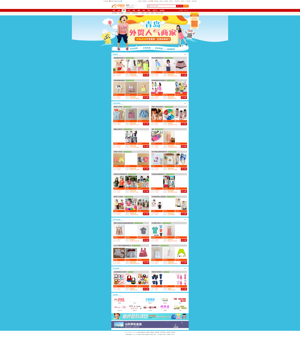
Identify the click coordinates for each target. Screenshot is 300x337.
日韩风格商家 (146, 49)
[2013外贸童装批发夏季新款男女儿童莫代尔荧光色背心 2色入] (131, 114)
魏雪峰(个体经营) (118, 106)
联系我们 (168, 332)
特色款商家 (171, 49)
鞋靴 (139, 10)
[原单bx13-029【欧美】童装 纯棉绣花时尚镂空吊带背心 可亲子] (157, 253)
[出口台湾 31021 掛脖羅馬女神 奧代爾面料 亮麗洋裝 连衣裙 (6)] (119, 137)
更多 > (185, 54)
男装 (134, 10)
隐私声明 (157, 332)
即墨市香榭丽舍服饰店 (119, 80)
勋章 (132, 74)
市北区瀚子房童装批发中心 (158, 174)
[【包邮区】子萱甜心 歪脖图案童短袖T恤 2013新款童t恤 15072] (157, 159)
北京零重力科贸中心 (157, 223)
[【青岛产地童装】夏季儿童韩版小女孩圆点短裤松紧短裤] (181, 65)
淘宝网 (151, 334)
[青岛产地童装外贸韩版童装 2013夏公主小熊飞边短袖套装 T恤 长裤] (181, 181)
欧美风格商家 (159, 49)
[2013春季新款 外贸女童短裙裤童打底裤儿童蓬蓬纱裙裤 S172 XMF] (119, 88)
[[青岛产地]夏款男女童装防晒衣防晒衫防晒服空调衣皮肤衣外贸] (131, 204)
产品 (149, 6)
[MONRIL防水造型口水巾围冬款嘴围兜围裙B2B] (143, 279)
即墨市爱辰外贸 (155, 245)
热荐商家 (134, 49)
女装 (119, 10)
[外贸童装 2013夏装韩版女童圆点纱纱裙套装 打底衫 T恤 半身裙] (157, 181)
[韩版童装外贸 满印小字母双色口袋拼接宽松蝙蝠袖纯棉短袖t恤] (181, 137)
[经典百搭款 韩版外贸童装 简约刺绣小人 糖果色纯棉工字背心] (157, 137)
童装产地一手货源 (159, 13)
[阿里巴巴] (118, 6)
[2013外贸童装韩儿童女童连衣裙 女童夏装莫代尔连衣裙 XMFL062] (143, 88)
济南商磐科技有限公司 (119, 58)
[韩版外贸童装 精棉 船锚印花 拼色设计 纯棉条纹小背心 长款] (169, 137)
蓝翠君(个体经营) (118, 151)
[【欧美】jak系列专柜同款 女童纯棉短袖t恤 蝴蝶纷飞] (169, 253)
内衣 (129, 10)
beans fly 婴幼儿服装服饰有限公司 (122, 245)
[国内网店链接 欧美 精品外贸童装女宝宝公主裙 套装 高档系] (143, 253)
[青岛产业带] (150, 324)
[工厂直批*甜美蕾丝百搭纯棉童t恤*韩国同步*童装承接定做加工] (119, 65)
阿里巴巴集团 (128, 334)
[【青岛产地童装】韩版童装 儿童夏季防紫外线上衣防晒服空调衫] (157, 65)
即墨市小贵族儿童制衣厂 (158, 106)
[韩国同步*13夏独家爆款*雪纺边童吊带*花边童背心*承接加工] (143, 65)
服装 (128, 5)
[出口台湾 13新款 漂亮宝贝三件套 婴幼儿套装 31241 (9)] (143, 137)
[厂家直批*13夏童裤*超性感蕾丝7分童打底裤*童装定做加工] (131, 65)
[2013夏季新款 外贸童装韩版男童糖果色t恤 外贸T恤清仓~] (119, 114)
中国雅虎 (169, 334)
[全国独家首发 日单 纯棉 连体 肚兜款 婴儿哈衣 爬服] (181, 279)
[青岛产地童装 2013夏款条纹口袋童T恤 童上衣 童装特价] (169, 204)
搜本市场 (179, 6)
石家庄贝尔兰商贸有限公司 (120, 174)
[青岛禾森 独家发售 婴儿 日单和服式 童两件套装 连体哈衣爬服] (157, 279)
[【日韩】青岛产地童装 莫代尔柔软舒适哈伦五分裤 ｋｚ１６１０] (181, 253)
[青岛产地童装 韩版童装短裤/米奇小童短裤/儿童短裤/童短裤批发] (169, 114)
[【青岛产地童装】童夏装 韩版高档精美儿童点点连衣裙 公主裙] (169, 65)
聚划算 (160, 334)
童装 (124, 10)
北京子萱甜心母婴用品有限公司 (159, 151)
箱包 (144, 10)
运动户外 (155, 10)
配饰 (149, 10)
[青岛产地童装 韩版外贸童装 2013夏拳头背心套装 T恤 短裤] (169, 181)
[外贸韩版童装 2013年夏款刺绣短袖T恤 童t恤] (157, 204)
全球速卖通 (146, 334)
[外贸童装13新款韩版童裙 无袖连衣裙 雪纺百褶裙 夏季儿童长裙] (169, 230)
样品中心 (186, 10)
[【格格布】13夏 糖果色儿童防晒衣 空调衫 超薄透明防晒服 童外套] (181, 88)
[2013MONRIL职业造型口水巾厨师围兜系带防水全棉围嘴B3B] (119, 279)
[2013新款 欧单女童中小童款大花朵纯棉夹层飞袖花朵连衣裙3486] (131, 230)
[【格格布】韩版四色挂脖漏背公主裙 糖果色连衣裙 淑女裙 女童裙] (157, 88)
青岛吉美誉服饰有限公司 (158, 58)
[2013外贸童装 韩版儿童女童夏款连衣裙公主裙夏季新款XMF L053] (131, 88)
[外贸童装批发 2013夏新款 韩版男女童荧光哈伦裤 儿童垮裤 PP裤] (119, 159)
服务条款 (152, 332)
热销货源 (162, 10)
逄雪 (153, 129)
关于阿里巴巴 (163, 332)
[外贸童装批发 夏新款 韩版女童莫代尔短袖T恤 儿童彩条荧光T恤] (131, 159)
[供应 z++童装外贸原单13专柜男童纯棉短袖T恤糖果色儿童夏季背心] (157, 230)
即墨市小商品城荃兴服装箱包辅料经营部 (124, 223)
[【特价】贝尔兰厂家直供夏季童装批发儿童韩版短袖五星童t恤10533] (119, 181)
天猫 (155, 334)
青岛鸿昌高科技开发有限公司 (159, 80)
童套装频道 (127, 13)
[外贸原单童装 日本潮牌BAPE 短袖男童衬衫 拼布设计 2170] (143, 230)
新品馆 (147, 13)
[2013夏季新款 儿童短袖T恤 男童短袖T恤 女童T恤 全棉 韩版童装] (157, 114)
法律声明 (148, 332)
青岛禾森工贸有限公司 (157, 272)
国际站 (139, 334)
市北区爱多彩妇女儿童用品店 (159, 196)
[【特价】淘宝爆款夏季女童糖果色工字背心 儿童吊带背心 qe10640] (143, 181)
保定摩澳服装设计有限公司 (120, 272)
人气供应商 (180, 10)
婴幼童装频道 (135, 13)
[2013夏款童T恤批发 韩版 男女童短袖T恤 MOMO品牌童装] (143, 159)
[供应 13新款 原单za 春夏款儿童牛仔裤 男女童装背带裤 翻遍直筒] (181, 230)
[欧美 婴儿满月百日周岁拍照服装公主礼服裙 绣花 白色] (119, 253)
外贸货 (152, 13)
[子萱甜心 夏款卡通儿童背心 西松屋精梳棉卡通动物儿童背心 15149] (169, 159)
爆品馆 (143, 13)
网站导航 (173, 332)
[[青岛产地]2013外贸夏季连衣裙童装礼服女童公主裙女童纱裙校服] (119, 204)
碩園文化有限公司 (118, 129)
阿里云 (164, 334)
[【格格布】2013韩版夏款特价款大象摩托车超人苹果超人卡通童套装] (169, 88)
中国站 (142, 334)
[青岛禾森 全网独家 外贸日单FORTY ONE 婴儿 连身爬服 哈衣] (169, 279)
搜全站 (186, 6)
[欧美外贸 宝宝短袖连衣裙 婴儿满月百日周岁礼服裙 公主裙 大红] (131, 253)
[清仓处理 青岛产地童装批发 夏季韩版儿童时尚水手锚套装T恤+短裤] (181, 114)
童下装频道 (121, 13)
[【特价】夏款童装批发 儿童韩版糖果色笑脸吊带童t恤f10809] (131, 181)
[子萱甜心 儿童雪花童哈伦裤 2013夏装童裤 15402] (181, 159)
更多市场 (133, 5)
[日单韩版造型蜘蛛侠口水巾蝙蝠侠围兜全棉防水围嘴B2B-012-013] (131, 279)
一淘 (157, 334)
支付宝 (173, 334)
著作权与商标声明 (141, 332)
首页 (114, 10)
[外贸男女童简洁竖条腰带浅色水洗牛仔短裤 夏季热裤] (143, 114)
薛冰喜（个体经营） (119, 196)
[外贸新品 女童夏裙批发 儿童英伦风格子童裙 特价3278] (119, 230)
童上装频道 (114, 13)
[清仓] (150, 316)
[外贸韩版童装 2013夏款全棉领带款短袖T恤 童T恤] (181, 204)
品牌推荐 (194, 27)
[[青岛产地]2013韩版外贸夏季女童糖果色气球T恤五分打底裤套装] (143, 204)
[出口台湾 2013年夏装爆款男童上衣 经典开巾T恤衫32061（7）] (131, 137)
